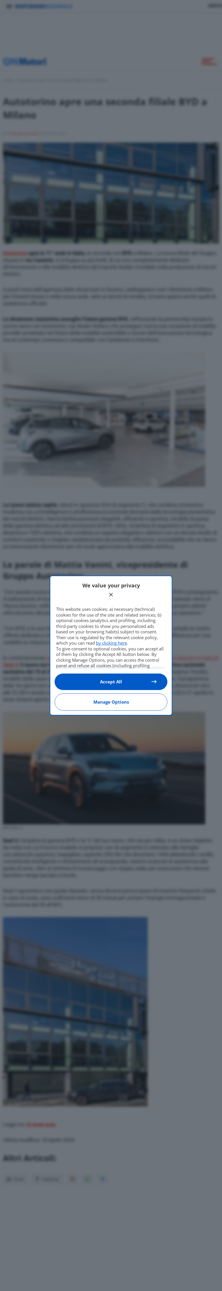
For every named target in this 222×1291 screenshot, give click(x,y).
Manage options (111, 702)
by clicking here (111, 643)
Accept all (111, 682)
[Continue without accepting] (111, 594)
